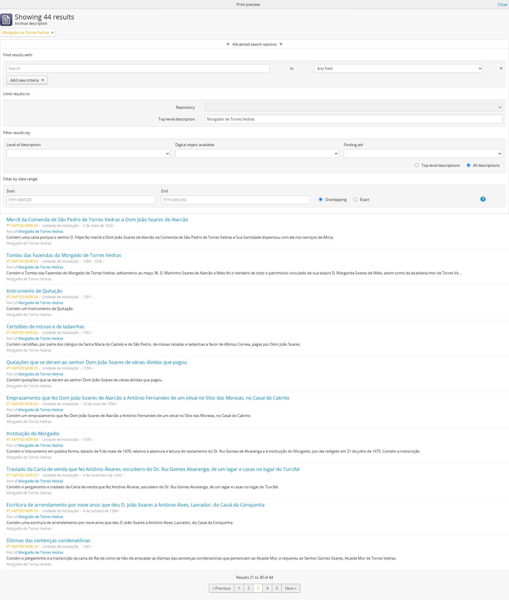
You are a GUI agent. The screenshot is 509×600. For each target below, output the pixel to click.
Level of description (23, 144)
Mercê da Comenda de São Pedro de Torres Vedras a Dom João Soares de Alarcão (97, 219)
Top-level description (176, 119)
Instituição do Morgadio (33, 433)
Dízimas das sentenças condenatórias (48, 540)
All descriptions (486, 165)
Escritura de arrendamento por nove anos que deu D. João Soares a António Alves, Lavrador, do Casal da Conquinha (135, 505)
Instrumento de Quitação (34, 291)
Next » (290, 588)
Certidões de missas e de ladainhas (45, 326)
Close (502, 4)
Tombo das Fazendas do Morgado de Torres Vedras (63, 255)
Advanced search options (254, 44)
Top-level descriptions (440, 165)
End (164, 191)
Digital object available (194, 144)
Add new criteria (24, 80)
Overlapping (335, 199)
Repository (185, 107)
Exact (364, 199)
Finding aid (353, 144)
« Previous (222, 588)
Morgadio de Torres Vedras (40, 231)
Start (10, 191)
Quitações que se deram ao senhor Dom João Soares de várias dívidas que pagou (96, 362)
